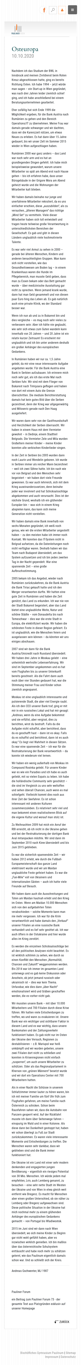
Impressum (51, 1357)
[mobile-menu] (72, 9)
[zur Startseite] (18, 29)
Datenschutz (68, 1357)
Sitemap (71, 1353)
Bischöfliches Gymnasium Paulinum (41, 1353)
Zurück (64, 1322)
